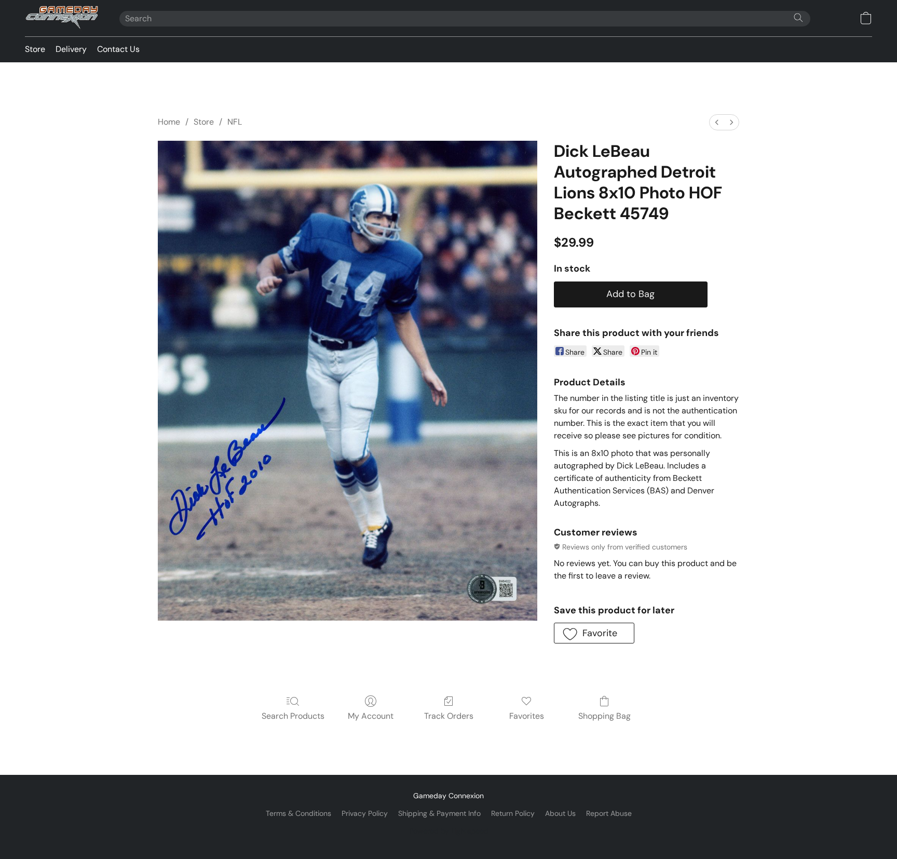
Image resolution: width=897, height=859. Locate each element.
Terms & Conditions (298, 813)
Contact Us (118, 49)
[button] (62, 18)
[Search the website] (798, 17)
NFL (234, 121)
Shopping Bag (604, 715)
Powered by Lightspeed (448, 831)
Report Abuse (609, 813)
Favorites (526, 715)
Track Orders (448, 715)
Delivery (71, 49)
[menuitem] (717, 122)
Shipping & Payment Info (439, 813)
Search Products (293, 715)
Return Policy (513, 813)
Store (35, 49)
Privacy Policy (365, 813)
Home (169, 121)
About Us (560, 813)
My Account (370, 715)
